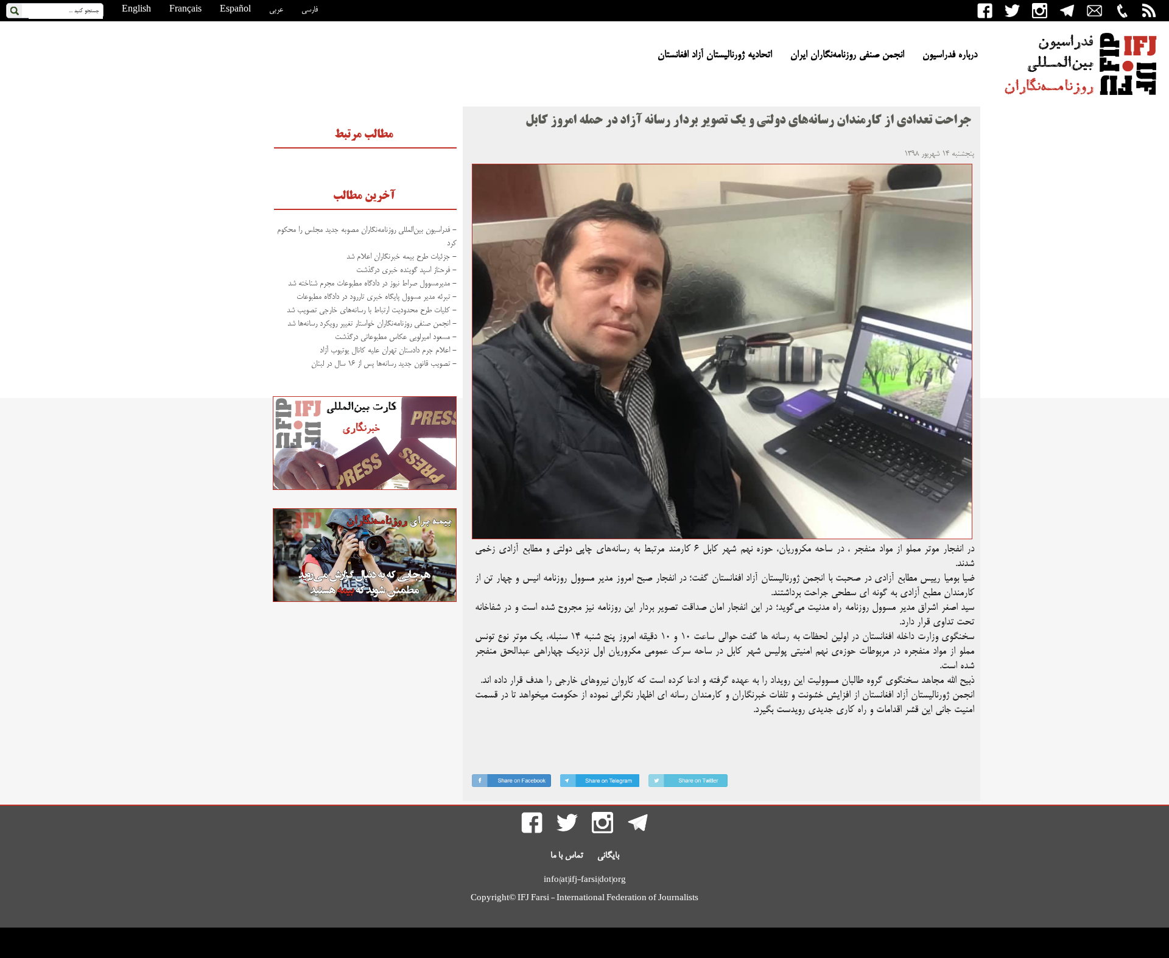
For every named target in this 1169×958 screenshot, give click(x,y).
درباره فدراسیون (949, 55)
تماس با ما (566, 855)
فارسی (309, 10)
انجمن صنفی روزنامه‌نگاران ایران (847, 55)
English (136, 10)
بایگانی (608, 855)
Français (185, 10)
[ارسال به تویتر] (688, 783)
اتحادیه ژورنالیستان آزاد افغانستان (715, 55)
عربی (276, 10)
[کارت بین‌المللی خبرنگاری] (365, 488)
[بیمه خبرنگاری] (365, 600)
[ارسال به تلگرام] (599, 783)
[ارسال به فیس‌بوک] (511, 783)
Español (235, 10)
